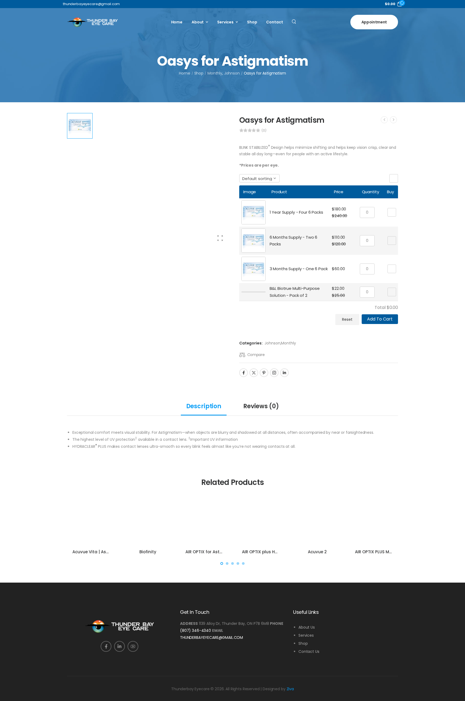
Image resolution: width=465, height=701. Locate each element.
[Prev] (384, 119)
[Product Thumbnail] (161, 179)
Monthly (214, 73)
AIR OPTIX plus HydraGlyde (269, 552)
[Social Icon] (243, 372)
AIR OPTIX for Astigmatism (213, 552)
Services (225, 22)
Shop (252, 22)
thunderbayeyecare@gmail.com (211, 637)
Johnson (232, 73)
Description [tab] (203, 406)
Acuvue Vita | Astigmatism (100, 552)
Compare (256, 354)
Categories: (250, 343)
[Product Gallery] (220, 238)
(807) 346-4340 (195, 630)
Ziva (290, 689)
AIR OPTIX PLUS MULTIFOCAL (382, 552)
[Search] (294, 21)
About (198, 22)
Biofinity (147, 552)
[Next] (393, 119)
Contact (274, 22)
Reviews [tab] (261, 406)
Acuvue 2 (317, 552)
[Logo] (92, 22)
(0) (264, 130)
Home (176, 22)
